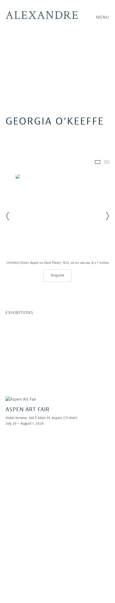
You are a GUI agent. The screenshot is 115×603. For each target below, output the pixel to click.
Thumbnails (106, 162)
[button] (8, 216)
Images (97, 162)
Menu (102, 17)
